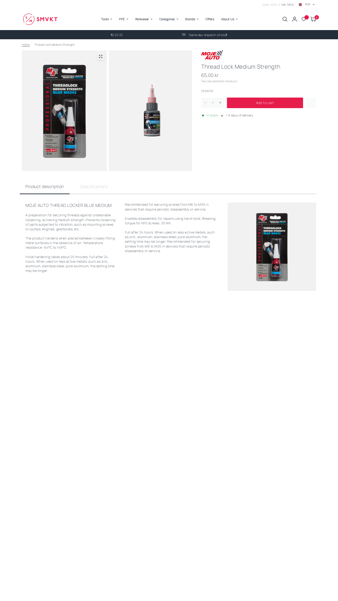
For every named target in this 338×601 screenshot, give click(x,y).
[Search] (285, 19)
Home (26, 45)
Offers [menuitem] (210, 19)
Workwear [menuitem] (142, 19)
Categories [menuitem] (167, 19)
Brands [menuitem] (190, 19)
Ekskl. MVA (269, 5)
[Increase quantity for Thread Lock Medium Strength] (220, 102)
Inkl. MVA (287, 5)
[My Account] (294, 19)
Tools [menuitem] (105, 19)
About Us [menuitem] (227, 19)
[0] (312, 19)
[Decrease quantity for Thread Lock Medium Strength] (205, 102)
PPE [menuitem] (122, 19)
